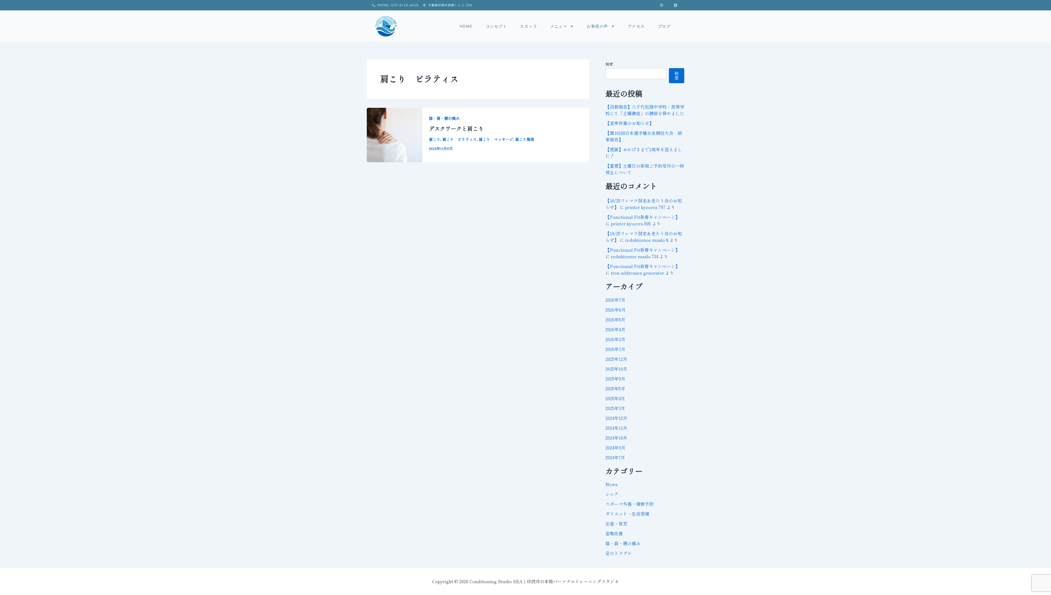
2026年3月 (615, 339)
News (611, 484)
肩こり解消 (524, 139)
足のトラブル (618, 553)
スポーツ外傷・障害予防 (629, 504)
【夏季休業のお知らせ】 (629, 123)
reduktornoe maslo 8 (646, 240)
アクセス (636, 26)
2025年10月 (616, 368)
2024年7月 (615, 457)
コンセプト (496, 26)
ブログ (664, 26)
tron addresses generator (637, 272)
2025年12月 (616, 359)
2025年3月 (615, 408)
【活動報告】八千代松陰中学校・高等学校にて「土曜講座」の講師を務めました (644, 110)
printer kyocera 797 (645, 207)
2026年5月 (615, 319)
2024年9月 (615, 447)
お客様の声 (597, 26)
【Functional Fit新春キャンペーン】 (642, 217)
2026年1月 (615, 349)
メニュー (558, 26)
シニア (612, 494)
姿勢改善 (614, 533)
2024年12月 (616, 418)
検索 (609, 64)
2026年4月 (615, 329)
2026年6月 (615, 309)
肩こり (434, 139)
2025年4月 (615, 398)
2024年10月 (616, 437)
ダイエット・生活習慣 (627, 513)
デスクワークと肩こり (456, 128)
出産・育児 (616, 523)
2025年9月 (615, 378)
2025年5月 (615, 388)
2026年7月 (615, 300)
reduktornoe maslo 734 (634, 256)
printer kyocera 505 (631, 223)
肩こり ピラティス (459, 139)
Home (466, 26)
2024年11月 (616, 428)
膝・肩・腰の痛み (444, 118)
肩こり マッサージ (496, 139)
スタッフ (528, 26)
